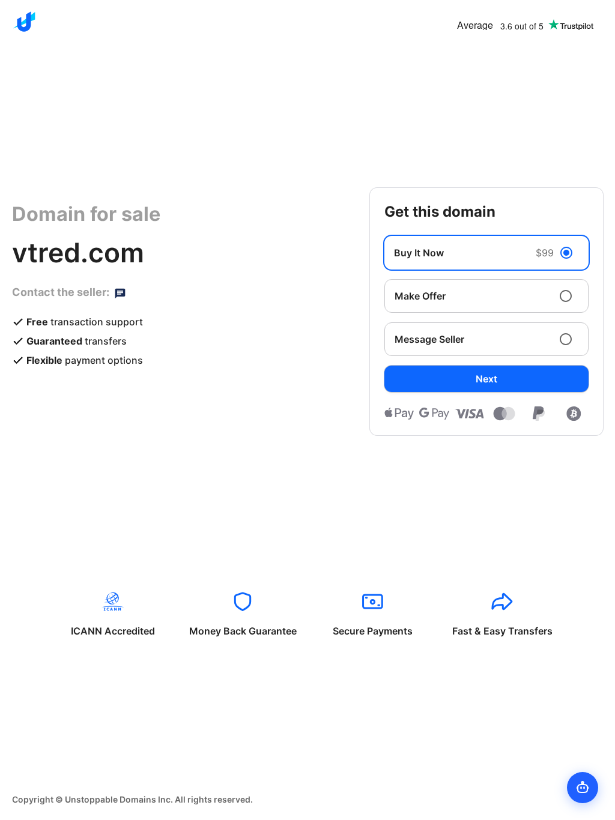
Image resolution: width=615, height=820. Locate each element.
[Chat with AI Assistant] (582, 787)
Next (486, 379)
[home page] (24, 22)
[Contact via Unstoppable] (120, 292)
